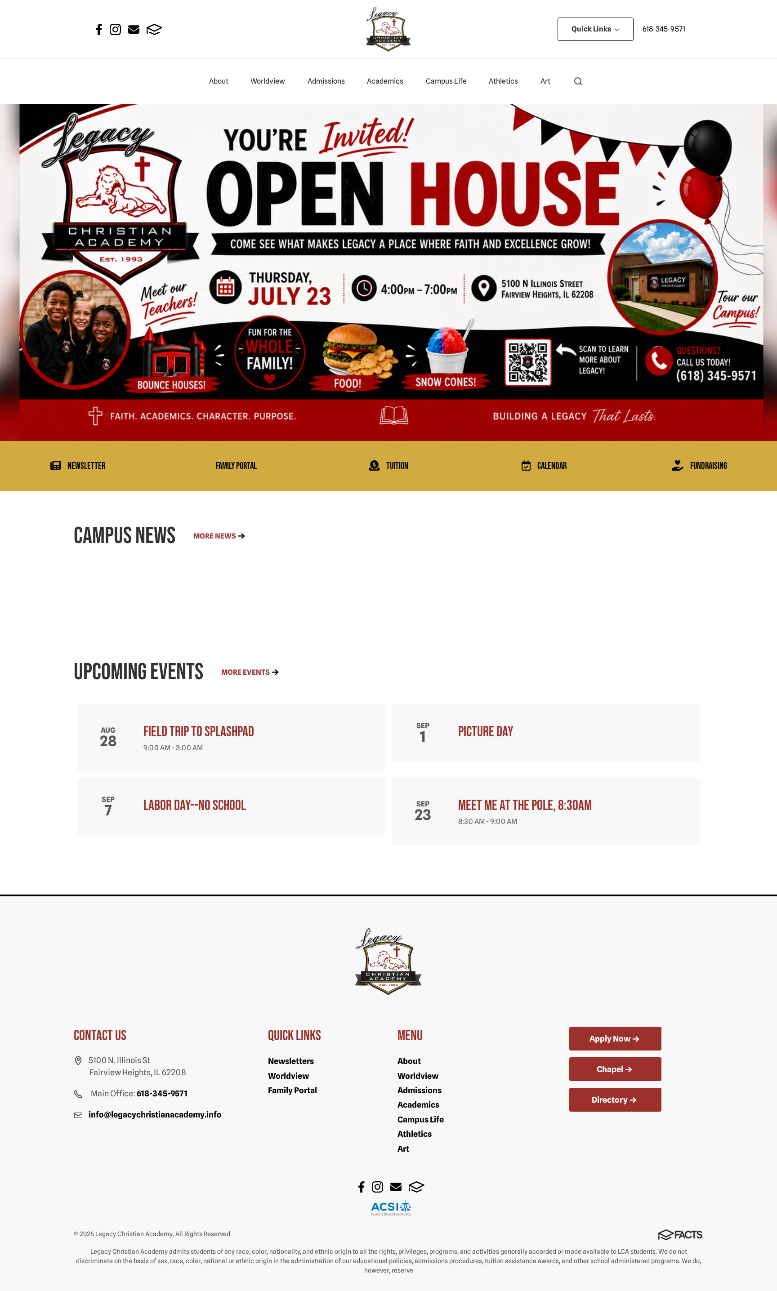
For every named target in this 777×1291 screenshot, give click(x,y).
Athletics (503, 81)
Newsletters (291, 1061)
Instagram (115, 29)
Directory (610, 1099)
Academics (385, 81)
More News (214, 536)
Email (133, 29)
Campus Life (446, 81)
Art (545, 81)
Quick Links (592, 29)
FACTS (154, 29)
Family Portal (292, 1090)
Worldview (267, 81)
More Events (245, 672)
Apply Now (609, 1038)
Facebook (99, 29)
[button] (578, 81)
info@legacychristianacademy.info (155, 1114)
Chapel (610, 1069)
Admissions (326, 81)
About (218, 81)
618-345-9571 (664, 29)
